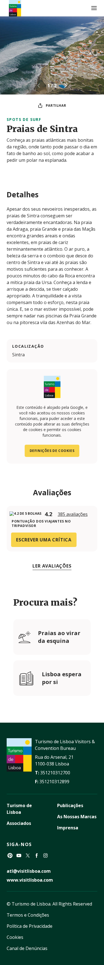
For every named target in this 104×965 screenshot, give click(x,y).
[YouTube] (19, 855)
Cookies (15, 937)
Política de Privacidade (29, 926)
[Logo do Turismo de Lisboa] (15, 8)
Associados (19, 823)
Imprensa (67, 828)
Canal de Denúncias (27, 948)
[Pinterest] (10, 855)
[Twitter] (27, 855)
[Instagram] (45, 855)
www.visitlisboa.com (30, 880)
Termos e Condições (28, 915)
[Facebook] (36, 855)
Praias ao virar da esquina (59, 637)
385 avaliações (73, 514)
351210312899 (54, 782)
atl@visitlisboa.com (29, 871)
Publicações (70, 805)
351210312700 (55, 773)
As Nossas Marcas (77, 817)
